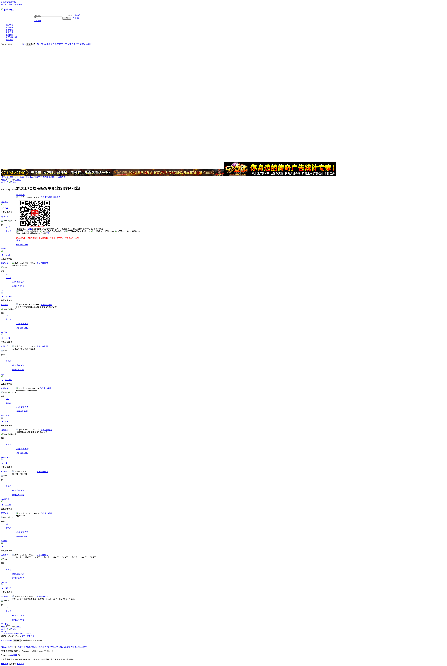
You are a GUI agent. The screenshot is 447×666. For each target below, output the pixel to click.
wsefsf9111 (5, 499)
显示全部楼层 (46, 197)
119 (6, 588)
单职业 (89, 44)
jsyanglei (4, 541)
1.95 (48, 44)
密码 (35, 18)
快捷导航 (37, 21)
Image (9, 634)
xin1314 (4, 332)
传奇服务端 (28, 647)
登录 (24, 636)
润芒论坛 (4, 177)
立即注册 (76, 18)
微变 (57, 44)
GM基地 (13, 655)
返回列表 (4, 182)
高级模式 (4, 631)
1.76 (37, 44)
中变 (65, 44)
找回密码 (76, 15)
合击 (73, 44)
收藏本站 (12, 2)
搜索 (24, 44)
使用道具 (20, 245)
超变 (69, 44)
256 (6, 505)
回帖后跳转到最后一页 (32, 640)
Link (14, 634)
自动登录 (68, 15)
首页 (11, 177)
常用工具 (9, 32)
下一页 (18, 180)
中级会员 (4, 597)
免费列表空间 (11, 37)
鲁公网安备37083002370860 (78, 647)
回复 (48, 233)
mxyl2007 (4, 249)
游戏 (30, 229)
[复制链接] (20, 195)
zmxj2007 (4, 582)
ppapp (3, 374)
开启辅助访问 (6, 4)
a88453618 (5, 416)
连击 (78, 44)
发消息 (8, 231)
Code (23, 634)
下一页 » (4, 624)
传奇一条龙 (37, 647)
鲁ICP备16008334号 (51, 647)
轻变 (61, 44)
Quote (18, 634)
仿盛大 (83, 44)
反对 (22, 282)
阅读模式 (56, 197)
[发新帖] (12, 182)
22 (6, 546)
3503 (6, 380)
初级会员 (4, 263)
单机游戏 (9, 35)
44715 (8, 227)
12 (6, 338)
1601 (6, 296)
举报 (26, 245)
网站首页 (9, 25)
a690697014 (5, 457)
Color (5, 634)
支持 (18, 282)
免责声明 (9, 40)
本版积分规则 (6, 640)
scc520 (3, 290)
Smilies (28, 634)
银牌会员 (4, 305)
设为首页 (4, 2)
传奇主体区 (19, 177)
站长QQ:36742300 (8, 647)
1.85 (45, 44)
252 (6, 421)
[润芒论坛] (7, 10)
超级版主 (4, 217)
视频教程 (9, 30)
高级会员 (4, 430)
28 (6, 255)
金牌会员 (4, 388)
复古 (52, 44)
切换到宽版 (17, 4)
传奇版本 (9, 27)
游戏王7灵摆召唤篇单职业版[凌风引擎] (50, 177)
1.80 (41, 44)
